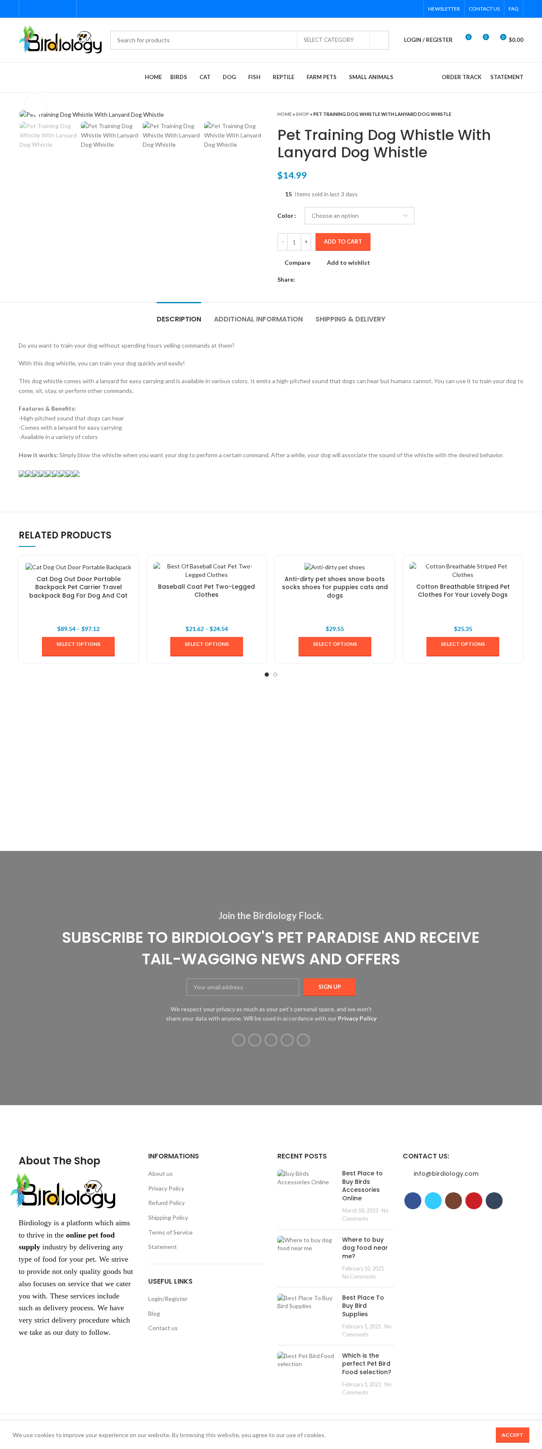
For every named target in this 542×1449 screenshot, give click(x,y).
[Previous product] (502, 114)
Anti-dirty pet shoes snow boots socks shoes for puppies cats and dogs (335, 587)
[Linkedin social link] (331, 279)
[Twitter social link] (38, 8)
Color (285, 215)
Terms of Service (170, 1232)
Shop (302, 114)
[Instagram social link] (48, 8)
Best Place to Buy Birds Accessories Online (362, 1185)
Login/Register (168, 1298)
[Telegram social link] (341, 279)
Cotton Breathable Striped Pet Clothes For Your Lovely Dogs (463, 590)
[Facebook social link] (28, 8)
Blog (154, 1313)
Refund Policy (166, 1202)
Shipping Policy (168, 1217)
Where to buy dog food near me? (365, 1247)
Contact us (163, 1327)
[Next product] (519, 114)
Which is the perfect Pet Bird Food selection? (366, 1363)
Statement (162, 1246)
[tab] (179, 315)
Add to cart (343, 241)
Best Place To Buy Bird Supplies (363, 1305)
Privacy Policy (166, 1188)
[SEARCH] (379, 40)
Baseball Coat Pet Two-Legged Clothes (206, 590)
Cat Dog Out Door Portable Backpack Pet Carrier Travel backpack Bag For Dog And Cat (78, 587)
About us (160, 1173)
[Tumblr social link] (67, 8)
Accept (512, 1435)
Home (284, 114)
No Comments (359, 1276)
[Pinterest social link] (57, 8)
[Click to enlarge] (35, 104)
